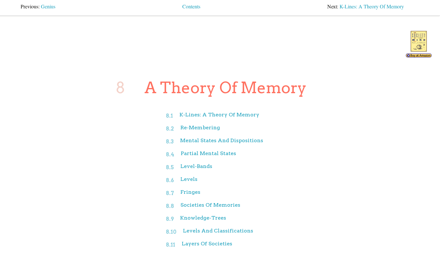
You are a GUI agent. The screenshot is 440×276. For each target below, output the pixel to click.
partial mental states (208, 153)
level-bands (196, 166)
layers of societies (207, 244)
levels (188, 179)
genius (48, 6)
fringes (190, 192)
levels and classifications (218, 231)
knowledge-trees (203, 218)
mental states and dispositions (221, 140)
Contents (191, 6)
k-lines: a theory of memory (372, 6)
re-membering (200, 127)
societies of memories (210, 205)
